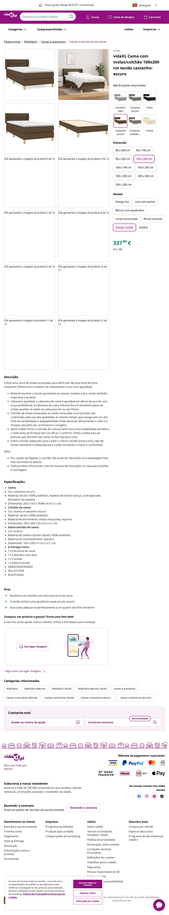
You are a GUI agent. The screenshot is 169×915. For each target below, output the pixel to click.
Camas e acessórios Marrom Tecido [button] (98, 697)
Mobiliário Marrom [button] (35, 688)
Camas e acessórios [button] (124, 688)
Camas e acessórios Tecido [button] (59, 697)
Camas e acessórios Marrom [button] (22, 697)
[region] (54, 893)
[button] (66, 5)
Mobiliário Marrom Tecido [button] (92, 688)
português (145, 5)
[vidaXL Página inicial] (10, 15)
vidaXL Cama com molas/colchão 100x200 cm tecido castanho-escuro (136, 64)
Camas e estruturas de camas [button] (136, 697)
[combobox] (48, 17)
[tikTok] (162, 796)
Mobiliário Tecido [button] (61, 688)
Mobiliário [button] (12, 688)
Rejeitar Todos (88, 893)
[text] (122, 244)
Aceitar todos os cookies (87, 883)
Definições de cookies (100, 857)
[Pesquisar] (71, 16)
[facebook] (139, 796)
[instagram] (146, 796)
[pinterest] (154, 796)
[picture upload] (78, 646)
